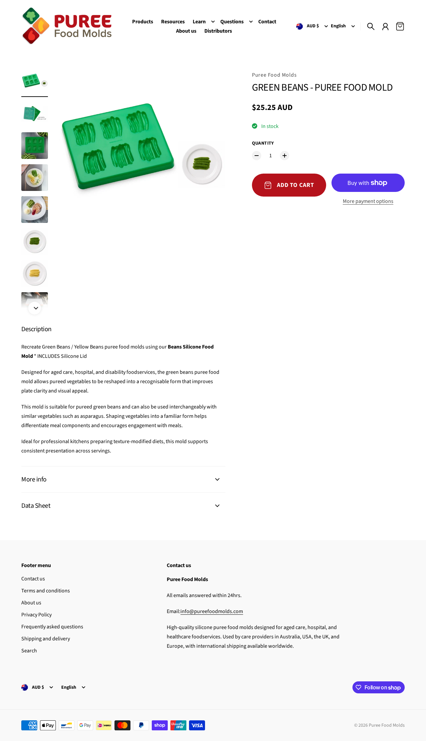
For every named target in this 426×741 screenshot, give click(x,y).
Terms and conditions (45, 590)
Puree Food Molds (274, 75)
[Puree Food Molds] (66, 26)
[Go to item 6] (34, 241)
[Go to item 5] (34, 209)
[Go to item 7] (34, 273)
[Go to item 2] (34, 113)
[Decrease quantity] (256, 155)
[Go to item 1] (34, 81)
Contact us (33, 578)
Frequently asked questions (52, 626)
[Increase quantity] (284, 155)
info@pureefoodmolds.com (211, 611)
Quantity (263, 143)
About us (31, 602)
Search (29, 650)
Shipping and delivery (45, 638)
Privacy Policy (36, 614)
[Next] (34, 308)
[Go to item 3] (34, 145)
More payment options (368, 201)
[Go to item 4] (34, 177)
